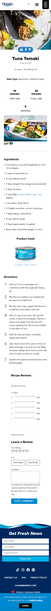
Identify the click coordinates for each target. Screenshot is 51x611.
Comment (15, 470)
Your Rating (16, 448)
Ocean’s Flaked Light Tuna (29, 195)
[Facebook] (28, 569)
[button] (37, 5)
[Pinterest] (33, 569)
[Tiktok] (17, 569)
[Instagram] (23, 569)
